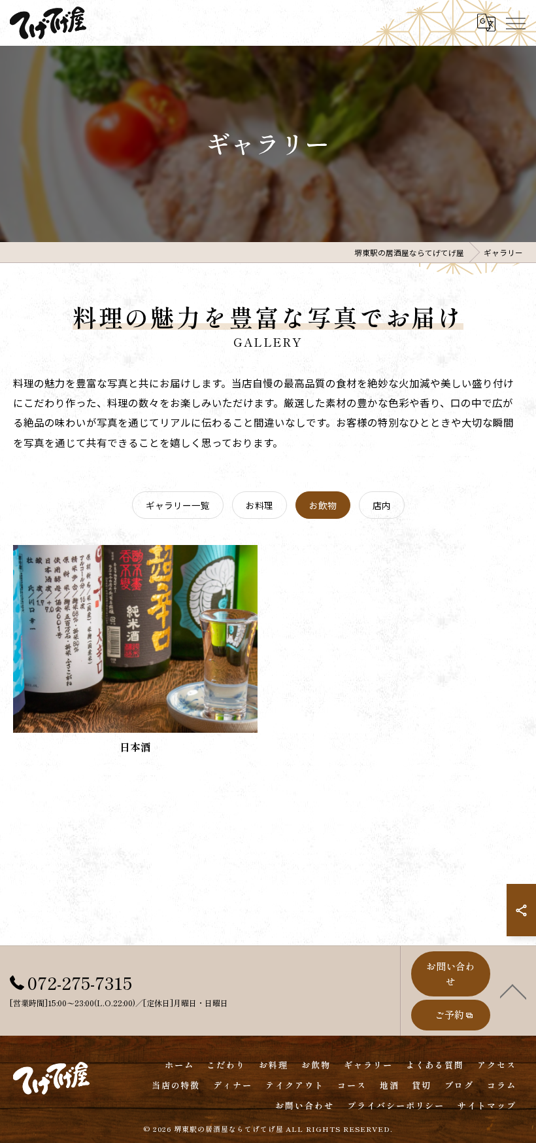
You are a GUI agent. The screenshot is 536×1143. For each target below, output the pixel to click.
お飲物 (323, 505)
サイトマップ (487, 1105)
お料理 (259, 505)
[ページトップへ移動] (513, 990)
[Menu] (515, 22)
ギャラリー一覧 (178, 505)
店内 (382, 505)
